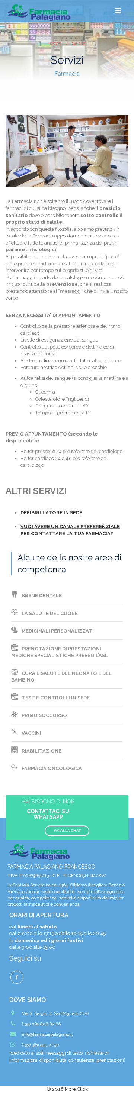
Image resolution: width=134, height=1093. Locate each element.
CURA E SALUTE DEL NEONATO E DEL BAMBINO (61, 676)
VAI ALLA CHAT (67, 830)
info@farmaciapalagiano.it (47, 1034)
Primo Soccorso (44, 715)
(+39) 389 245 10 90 (40, 1044)
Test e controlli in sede (56, 698)
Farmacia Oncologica (52, 768)
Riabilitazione (41, 751)
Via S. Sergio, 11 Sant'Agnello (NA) (55, 1013)
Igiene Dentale (42, 595)
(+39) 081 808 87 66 (41, 1023)
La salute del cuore (50, 613)
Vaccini (31, 733)
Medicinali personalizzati (58, 631)
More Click (76, 1089)
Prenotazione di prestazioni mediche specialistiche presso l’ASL (59, 652)
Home (54, 43)
